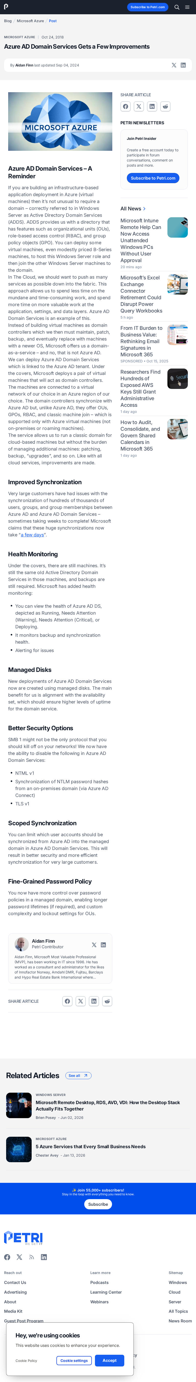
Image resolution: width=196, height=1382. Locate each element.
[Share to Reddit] (107, 1001)
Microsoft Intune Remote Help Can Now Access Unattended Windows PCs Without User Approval (140, 240)
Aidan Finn (44, 65)
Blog (8, 21)
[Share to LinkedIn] (44, 1258)
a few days (32, 534)
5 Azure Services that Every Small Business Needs (90, 1146)
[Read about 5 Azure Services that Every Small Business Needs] (19, 1149)
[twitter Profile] (174, 65)
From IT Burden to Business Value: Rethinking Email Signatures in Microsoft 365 (141, 341)
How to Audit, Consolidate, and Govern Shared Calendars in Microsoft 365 (140, 435)
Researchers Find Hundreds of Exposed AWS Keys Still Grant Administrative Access (140, 388)
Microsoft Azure (30, 21)
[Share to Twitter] (81, 1001)
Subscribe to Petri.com (148, 7)
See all (74, 1075)
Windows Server (51, 1095)
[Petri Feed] (32, 1258)
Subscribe (98, 1204)
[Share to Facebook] (67, 1001)
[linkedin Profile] (183, 65)
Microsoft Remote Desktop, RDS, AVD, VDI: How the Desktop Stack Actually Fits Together (108, 1106)
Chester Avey (47, 1155)
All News (130, 209)
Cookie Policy (26, 1361)
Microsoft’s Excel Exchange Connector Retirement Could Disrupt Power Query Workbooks (141, 294)
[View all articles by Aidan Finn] (22, 944)
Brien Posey (46, 1117)
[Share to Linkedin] (94, 1001)
